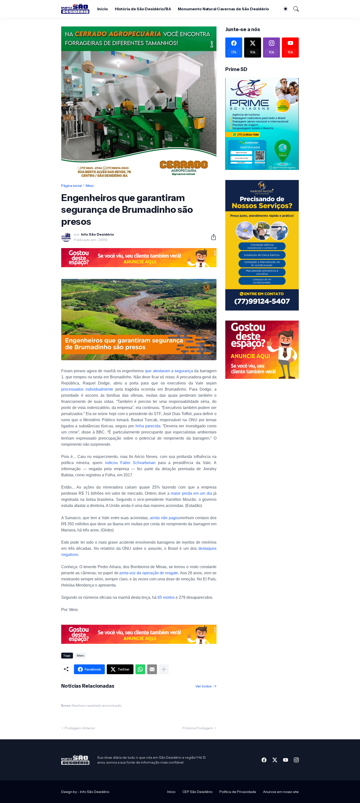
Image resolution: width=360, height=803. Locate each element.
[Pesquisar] (294, 9)
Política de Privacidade (237, 792)
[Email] (152, 669)
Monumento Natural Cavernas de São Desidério (223, 8)
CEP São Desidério (197, 792)
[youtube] (285, 759)
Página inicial (71, 185)
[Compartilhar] (211, 237)
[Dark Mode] (283, 9)
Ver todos (203, 686)
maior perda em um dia (191, 493)
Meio (90, 185)
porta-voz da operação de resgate (149, 573)
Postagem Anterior (80, 728)
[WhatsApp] (140, 669)
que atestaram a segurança (169, 371)
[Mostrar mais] (164, 669)
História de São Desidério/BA (143, 8)
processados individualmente (87, 389)
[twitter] (274, 759)
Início (102, 8)
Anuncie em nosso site (281, 792)
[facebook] (264, 759)
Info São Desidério (94, 792)
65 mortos (166, 597)
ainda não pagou (165, 518)
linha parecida (147, 426)
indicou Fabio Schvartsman (130, 463)
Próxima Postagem (197, 728)
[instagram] (296, 759)
